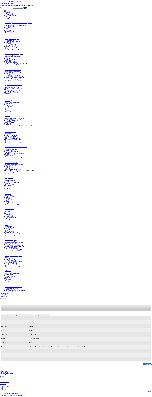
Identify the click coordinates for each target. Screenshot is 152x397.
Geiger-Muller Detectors (9, 190)
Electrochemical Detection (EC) (11, 59)
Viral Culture (7, 116)
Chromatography (8, 12)
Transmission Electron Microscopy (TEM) (13, 139)
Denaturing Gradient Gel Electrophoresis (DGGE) (14, 118)
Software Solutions (8, 106)
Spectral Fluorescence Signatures (11, 163)
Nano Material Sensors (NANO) (11, 66)
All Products (2, 388)
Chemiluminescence (9, 43)
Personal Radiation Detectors (10, 205)
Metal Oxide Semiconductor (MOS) (12, 64)
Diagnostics (7, 177)
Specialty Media (8, 115)
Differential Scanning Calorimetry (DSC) (13, 90)
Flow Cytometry (8, 123)
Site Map (25, 395)
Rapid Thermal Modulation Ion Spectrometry (13, 85)
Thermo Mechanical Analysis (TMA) (12, 92)
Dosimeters (7, 200)
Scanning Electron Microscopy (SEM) (12, 39)
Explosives (5, 212)
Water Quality (7, 107)
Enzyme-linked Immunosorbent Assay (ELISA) (14, 127)
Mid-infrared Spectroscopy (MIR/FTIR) (12, 47)
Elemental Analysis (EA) (10, 121)
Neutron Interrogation (9, 32)
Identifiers (7, 203)
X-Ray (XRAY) (8, 34)
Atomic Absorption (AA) (10, 18)
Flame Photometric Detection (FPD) (12, 62)
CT (5, 29)
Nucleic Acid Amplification (10, 152)
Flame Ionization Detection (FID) (11, 61)
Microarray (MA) (8, 148)
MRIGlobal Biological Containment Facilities (13, 287)
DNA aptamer (8, 144)
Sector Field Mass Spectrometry (11, 86)
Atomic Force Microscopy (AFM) (11, 135)
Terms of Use (9, 395)
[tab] (3, 315)
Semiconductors (8, 194)
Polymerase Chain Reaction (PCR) (11, 151)
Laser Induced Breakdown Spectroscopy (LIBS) (14, 24)
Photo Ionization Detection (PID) (11, 263)
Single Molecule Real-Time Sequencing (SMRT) (14, 153)
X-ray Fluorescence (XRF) (10, 27)
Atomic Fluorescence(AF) (10, 19)
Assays (6, 141)
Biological (5, 108)
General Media (8, 112)
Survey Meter (7, 211)
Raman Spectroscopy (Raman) (11, 51)
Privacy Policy (15, 393)
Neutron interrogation (9, 228)
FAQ (12, 1)
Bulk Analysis (8, 271)
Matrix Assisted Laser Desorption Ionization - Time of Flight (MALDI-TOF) (19, 170)
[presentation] (3, 315)
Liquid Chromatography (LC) (10, 15)
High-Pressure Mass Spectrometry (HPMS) (13, 78)
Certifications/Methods (4, 381)
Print (150, 298)
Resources (2, 387)
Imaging (6, 28)
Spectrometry (7, 74)
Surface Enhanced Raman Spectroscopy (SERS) (14, 54)
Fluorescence (7, 53)
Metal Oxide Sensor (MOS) (10, 260)
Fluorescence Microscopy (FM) (11, 136)
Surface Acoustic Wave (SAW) (11, 264)
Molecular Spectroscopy (9, 40)
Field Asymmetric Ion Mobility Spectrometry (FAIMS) (15, 77)
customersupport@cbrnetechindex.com (7, 5)
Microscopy (7, 35)
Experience (2, 378)
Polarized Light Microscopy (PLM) (11, 38)
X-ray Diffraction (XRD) (10, 26)
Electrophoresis (8, 117)
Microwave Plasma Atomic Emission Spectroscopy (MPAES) (16, 25)
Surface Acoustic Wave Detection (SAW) (13, 71)
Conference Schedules (4, 386)
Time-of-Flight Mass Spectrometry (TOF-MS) (13, 88)
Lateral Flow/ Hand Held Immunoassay (12, 129)
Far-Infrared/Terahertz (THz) (10, 44)
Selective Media (8, 113)
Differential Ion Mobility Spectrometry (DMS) (14, 76)
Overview (7, 282)
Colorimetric (7, 16)
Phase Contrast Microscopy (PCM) (11, 137)
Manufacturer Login (17, 1)
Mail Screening (8, 101)
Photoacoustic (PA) (8, 239)
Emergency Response (9, 95)
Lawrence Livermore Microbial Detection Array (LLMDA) (16, 147)
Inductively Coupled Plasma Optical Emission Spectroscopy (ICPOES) (18, 23)
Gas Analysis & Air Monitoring (11, 97)
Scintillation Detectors (9, 193)
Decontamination (8, 94)
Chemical (4, 10)
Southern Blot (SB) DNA (10, 154)
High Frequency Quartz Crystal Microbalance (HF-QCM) (16, 63)
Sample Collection (8, 103)
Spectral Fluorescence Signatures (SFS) (12, 56)
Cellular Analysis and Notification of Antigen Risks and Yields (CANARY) (19, 125)
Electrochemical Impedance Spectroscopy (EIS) (14, 157)
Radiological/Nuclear (7, 188)
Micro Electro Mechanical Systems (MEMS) (13, 65)
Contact (8, 1)
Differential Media (8, 111)
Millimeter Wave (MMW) (10, 31)
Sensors (6, 57)
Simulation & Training (9, 73)
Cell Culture (7, 110)
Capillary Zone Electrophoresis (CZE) (12, 75)
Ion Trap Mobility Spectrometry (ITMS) (12, 82)
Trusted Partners (3, 389)
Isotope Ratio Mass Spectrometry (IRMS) (13, 80)
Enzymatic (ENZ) (8, 60)
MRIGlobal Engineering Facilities (11, 288)
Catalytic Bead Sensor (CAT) (10, 58)
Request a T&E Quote (9, 291)
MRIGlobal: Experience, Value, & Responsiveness (14, 284)
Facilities (2, 379)
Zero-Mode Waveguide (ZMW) (11, 155)
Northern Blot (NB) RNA (10, 150)
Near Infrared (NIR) (9, 48)
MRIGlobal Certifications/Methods (11, 289)
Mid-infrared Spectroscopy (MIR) (11, 236)
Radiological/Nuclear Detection (3, 296)
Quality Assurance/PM (4, 382)
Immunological (8, 124)
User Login (13, 3)
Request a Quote (3, 377)
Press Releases (3, 385)
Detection (7, 175)
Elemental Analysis (8, 17)
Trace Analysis (8, 280)
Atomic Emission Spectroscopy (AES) (12, 42)
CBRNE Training (8, 283)
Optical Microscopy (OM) (10, 36)
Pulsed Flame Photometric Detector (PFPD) (13, 70)
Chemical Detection (4, 293)
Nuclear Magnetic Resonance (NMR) (12, 49)
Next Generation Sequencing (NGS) (12, 149)
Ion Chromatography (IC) (10, 14)
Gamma (6, 225)
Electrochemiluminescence (10, 126)
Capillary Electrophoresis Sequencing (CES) (13, 142)
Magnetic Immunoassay (9, 131)
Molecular (7, 140)
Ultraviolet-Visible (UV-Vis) (10, 55)
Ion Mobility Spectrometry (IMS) (11, 79)
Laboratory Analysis (9, 100)
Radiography (7, 33)
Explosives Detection (4, 297)
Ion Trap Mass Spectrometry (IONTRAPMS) (13, 81)
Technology (7, 11)
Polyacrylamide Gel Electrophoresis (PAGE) (13, 119)
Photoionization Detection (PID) (11, 69)
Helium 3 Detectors (9, 191)
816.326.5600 (23, 5)
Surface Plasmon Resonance (10, 132)
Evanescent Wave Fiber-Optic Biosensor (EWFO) (14, 146)
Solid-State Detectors (9, 195)
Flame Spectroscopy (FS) (10, 20)
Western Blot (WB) (8, 133)
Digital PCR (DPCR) (9, 143)
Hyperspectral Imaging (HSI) (10, 46)
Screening (7, 104)
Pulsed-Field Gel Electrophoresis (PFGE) (13, 120)
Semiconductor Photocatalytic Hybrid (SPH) (13, 72)
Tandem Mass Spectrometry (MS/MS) (12, 87)
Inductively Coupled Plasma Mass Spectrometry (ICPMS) (16, 22)
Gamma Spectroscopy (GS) (10, 45)
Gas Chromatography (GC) (10, 13)
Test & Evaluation (16, 395)
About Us (5, 1)
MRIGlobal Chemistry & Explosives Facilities (14, 286)
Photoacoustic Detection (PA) (10, 50)
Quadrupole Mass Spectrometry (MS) (12, 84)
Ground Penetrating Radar (10, 98)
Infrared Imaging (8, 30)
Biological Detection (4, 294)
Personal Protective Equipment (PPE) (12, 102)
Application (7, 93)
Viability (6, 186)
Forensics (7, 96)
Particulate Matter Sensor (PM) (11, 67)
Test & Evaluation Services (8, 281)
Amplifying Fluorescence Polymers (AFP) (13, 41)
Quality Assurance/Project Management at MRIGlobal (15, 290)
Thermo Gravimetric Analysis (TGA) (12, 91)
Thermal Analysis (8, 89)
